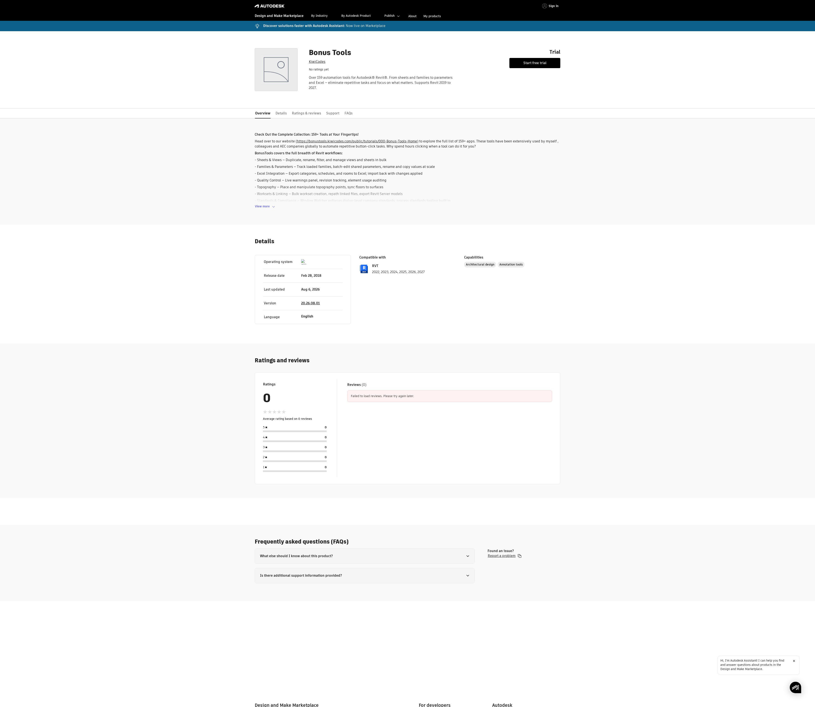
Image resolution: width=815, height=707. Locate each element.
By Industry (319, 16)
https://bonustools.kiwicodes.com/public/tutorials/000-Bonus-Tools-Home (357, 141)
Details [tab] (281, 113)
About (412, 16)
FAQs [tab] (348, 113)
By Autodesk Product (356, 16)
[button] (365, 556)
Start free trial (535, 62)
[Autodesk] (269, 6)
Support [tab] (332, 113)
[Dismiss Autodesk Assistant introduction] (794, 661)
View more (262, 206)
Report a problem (502, 556)
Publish (389, 16)
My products (432, 16)
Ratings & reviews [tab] (306, 113)
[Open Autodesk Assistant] (795, 687)
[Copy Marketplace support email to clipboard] (519, 556)
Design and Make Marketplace (279, 15)
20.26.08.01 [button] (310, 303)
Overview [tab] (262, 113)
